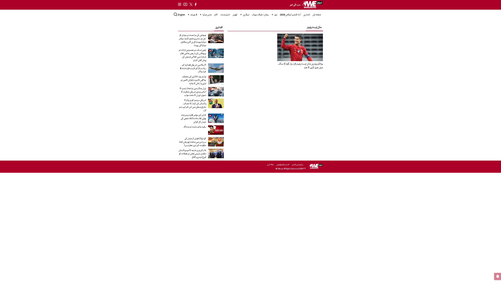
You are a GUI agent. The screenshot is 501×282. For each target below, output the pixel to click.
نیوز (275, 15)
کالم (216, 15)
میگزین (246, 15)
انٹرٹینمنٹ (225, 15)
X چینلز (193, 15)
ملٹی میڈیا (207, 15)
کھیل (235, 15)
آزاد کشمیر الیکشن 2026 (290, 15)
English (181, 15)
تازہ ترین (306, 15)
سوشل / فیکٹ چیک (260, 15)
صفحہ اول (317, 15)
